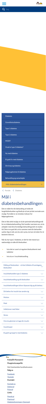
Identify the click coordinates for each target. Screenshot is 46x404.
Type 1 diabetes (11, 128)
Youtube (10, 377)
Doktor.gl (10, 387)
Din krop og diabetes (13, 166)
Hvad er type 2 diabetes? (14, 147)
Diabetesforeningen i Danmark (18, 402)
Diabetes (8, 116)
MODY (8, 141)
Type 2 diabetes (11, 135)
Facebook (11, 374)
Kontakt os (11, 384)
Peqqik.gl (10, 396)
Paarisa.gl (10, 399)
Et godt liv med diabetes (14, 159)
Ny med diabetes (11, 153)
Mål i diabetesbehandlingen (16, 184)
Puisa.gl (10, 389)
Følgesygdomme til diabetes (15, 172)
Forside (7, 190)
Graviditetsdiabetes (12, 122)
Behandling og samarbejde (15, 178)
